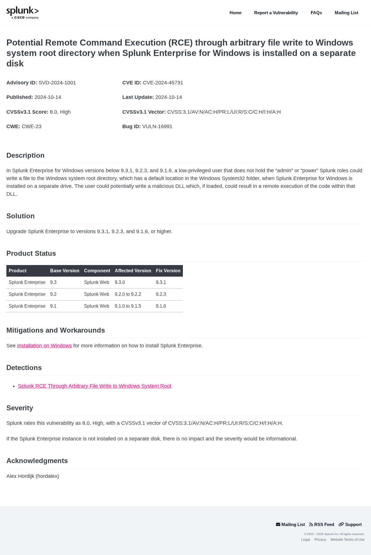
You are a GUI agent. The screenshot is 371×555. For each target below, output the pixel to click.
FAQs (316, 12)
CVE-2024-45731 (163, 83)
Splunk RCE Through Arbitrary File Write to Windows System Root (94, 386)
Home (235, 12)
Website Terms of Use (347, 540)
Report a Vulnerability (276, 12)
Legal (305, 540)
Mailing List (346, 12)
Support (353, 524)
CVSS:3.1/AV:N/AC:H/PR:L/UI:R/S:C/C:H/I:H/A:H (224, 112)
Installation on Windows (44, 346)
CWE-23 (31, 126)
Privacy (320, 540)
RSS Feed (323, 524)
